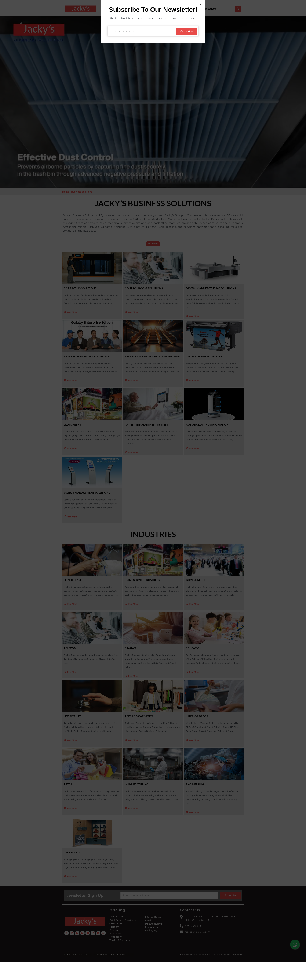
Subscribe (186, 31)
